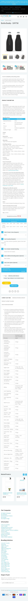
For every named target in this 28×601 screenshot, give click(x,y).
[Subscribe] (19, 14)
